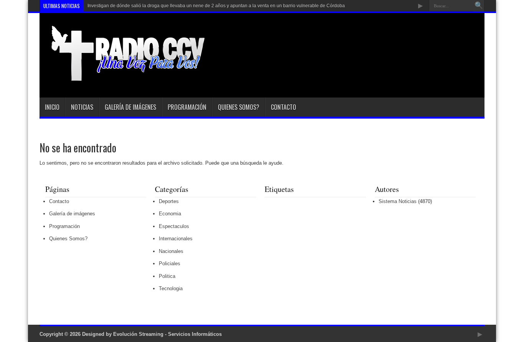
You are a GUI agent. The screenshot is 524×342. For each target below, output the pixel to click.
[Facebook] (393, 5)
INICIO (52, 107)
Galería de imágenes (130, 107)
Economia (170, 213)
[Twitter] (402, 5)
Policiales (169, 263)
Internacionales (176, 238)
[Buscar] (478, 6)
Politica (167, 276)
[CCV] (123, 78)
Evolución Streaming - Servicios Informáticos (167, 334)
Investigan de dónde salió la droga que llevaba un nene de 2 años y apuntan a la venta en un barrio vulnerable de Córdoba (216, 5)
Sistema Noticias (398, 201)
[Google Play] (420, 5)
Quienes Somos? (238, 107)
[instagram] (411, 5)
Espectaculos (174, 226)
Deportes (169, 201)
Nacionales (171, 251)
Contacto (283, 107)
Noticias (82, 107)
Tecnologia (171, 288)
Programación (187, 107)
